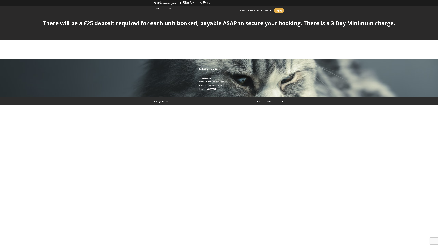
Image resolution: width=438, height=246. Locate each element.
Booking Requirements (259, 10)
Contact (280, 101)
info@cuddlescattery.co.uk (213, 85)
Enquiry (279, 10)
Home (242, 10)
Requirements (269, 101)
